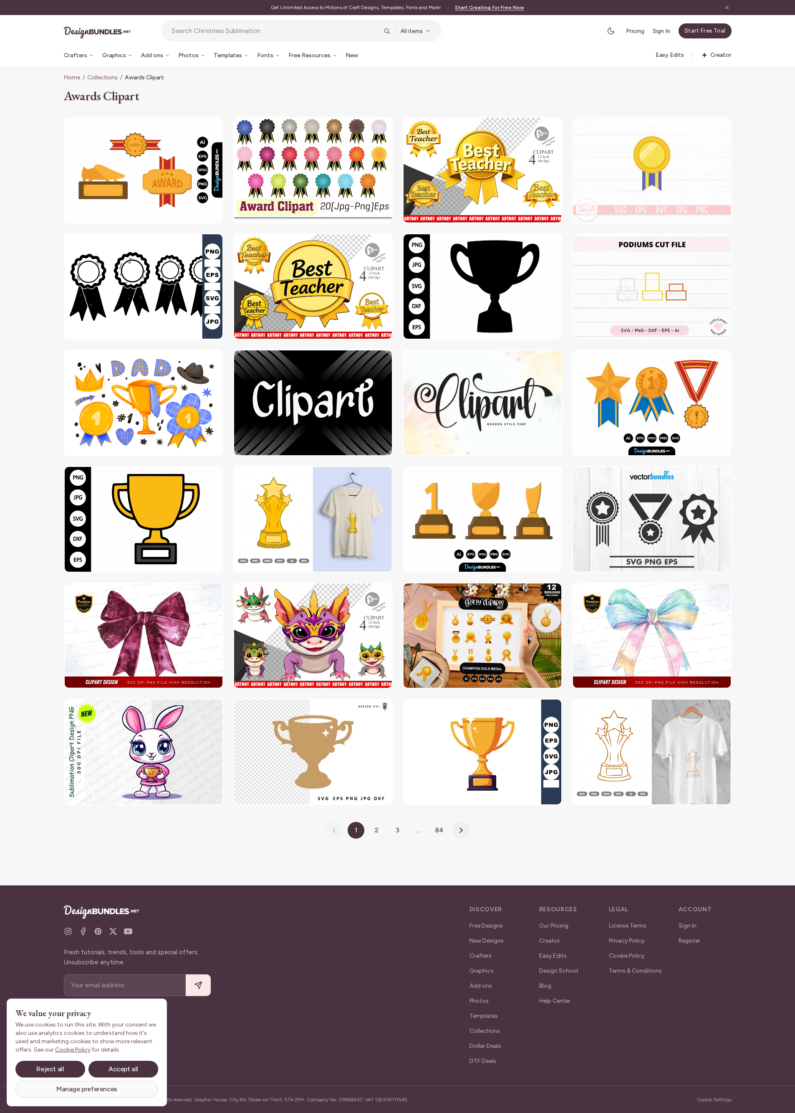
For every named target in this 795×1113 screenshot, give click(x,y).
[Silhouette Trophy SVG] (482, 286)
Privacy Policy (626, 940)
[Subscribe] (198, 985)
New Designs (486, 940)
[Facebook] (83, 931)
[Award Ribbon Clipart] (482, 170)
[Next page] (461, 830)
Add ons (480, 985)
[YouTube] (128, 931)
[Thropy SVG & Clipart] (652, 752)
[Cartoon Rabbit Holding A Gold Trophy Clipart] (143, 752)
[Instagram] (68, 931)
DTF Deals (482, 1061)
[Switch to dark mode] (611, 31)
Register (689, 940)
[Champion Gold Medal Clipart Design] (652, 170)
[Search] (387, 31)
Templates (483, 1015)
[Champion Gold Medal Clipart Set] (482, 635)
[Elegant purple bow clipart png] (143, 635)
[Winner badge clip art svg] (652, 519)
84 (439, 830)
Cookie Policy (626, 955)
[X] (113, 931)
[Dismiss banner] (727, 7)
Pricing (635, 31)
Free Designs (486, 925)
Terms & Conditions (635, 970)
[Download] (194, 128)
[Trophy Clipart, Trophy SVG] (143, 519)
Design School (558, 970)
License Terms (627, 925)
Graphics (481, 970)
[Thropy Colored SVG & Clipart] (313, 519)
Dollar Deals (485, 1046)
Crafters (480, 955)
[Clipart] (313, 402)
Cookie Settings (714, 1100)
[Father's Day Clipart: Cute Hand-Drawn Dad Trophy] (143, 402)
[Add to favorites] (211, 128)
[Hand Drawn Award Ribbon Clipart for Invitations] (143, 286)
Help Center (554, 1000)
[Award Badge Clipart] (313, 170)
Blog (545, 985)
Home (72, 77)
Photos (479, 1000)
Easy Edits (553, 955)
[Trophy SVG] (313, 752)
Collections (102, 77)
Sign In (661, 31)
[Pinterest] (98, 931)
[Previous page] (334, 830)
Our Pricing (553, 925)
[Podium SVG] (652, 286)
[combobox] (275, 31)
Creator (549, 940)
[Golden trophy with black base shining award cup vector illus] (482, 752)
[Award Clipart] (143, 170)
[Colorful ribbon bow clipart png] (652, 635)
